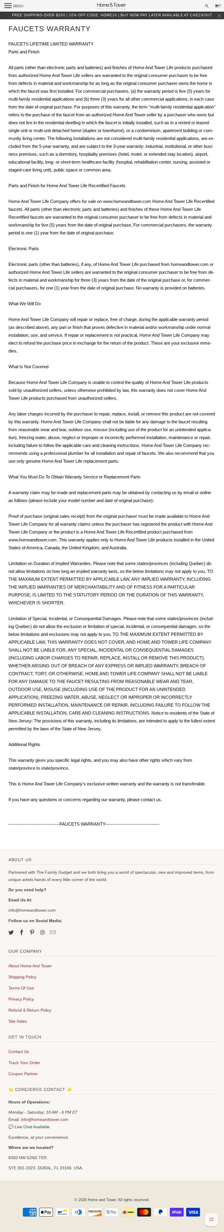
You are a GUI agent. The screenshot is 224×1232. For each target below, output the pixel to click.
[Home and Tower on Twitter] (11, 933)
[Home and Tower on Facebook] (22, 933)
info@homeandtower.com (44, 1119)
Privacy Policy (21, 999)
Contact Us (18, 1051)
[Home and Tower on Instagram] (43, 933)
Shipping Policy (22, 977)
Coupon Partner (23, 1073)
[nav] (14, 6)
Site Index (17, 1021)
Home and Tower (102, 1200)
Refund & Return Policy (29, 1010)
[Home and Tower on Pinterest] (32, 933)
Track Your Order (24, 1062)
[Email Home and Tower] (53, 933)
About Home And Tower (30, 966)
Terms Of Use (21, 988)
